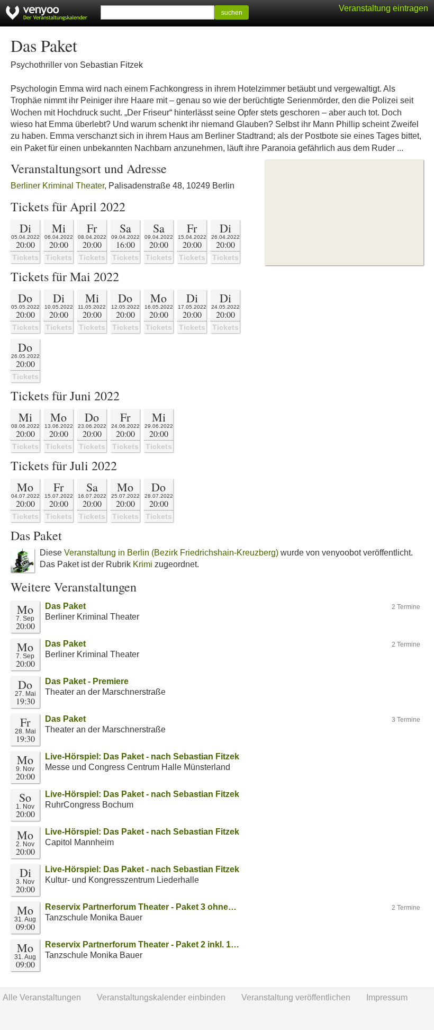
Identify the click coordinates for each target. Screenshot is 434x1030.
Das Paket (65, 606)
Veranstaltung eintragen (383, 8)
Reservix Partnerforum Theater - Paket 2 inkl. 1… (142, 944)
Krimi (142, 564)
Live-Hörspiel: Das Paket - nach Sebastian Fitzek (142, 756)
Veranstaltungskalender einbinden (161, 997)
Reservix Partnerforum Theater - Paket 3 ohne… (141, 906)
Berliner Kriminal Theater (57, 185)
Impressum (387, 997)
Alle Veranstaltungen (42, 997)
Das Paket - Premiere (87, 681)
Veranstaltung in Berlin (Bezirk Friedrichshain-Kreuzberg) (171, 552)
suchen (231, 12)
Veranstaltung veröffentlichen (295, 997)
